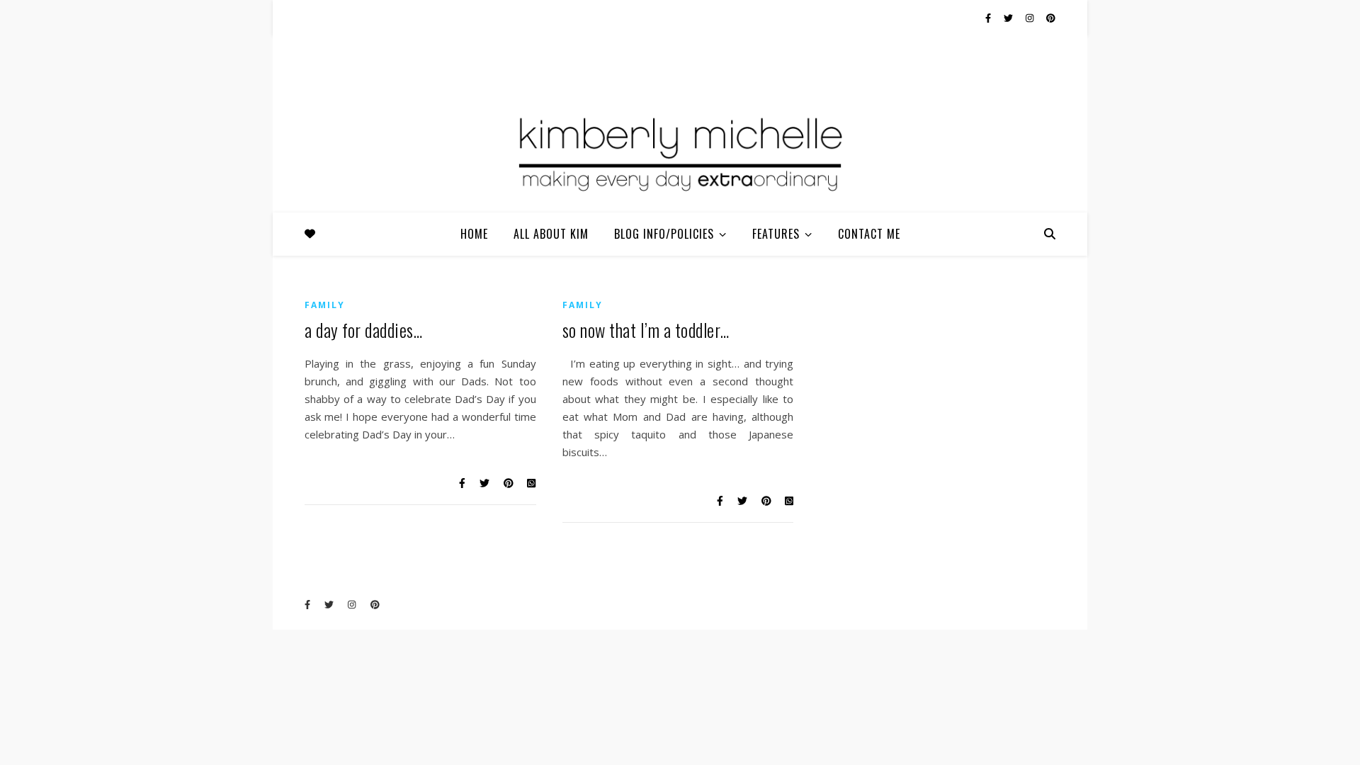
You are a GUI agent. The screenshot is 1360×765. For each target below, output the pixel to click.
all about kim (551, 233)
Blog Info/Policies (664, 233)
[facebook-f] (989, 17)
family (325, 305)
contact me (869, 233)
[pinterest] (1050, 17)
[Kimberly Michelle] (680, 152)
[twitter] (1009, 17)
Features (776, 233)
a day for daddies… (363, 330)
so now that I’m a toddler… (646, 330)
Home (474, 233)
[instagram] (1031, 17)
